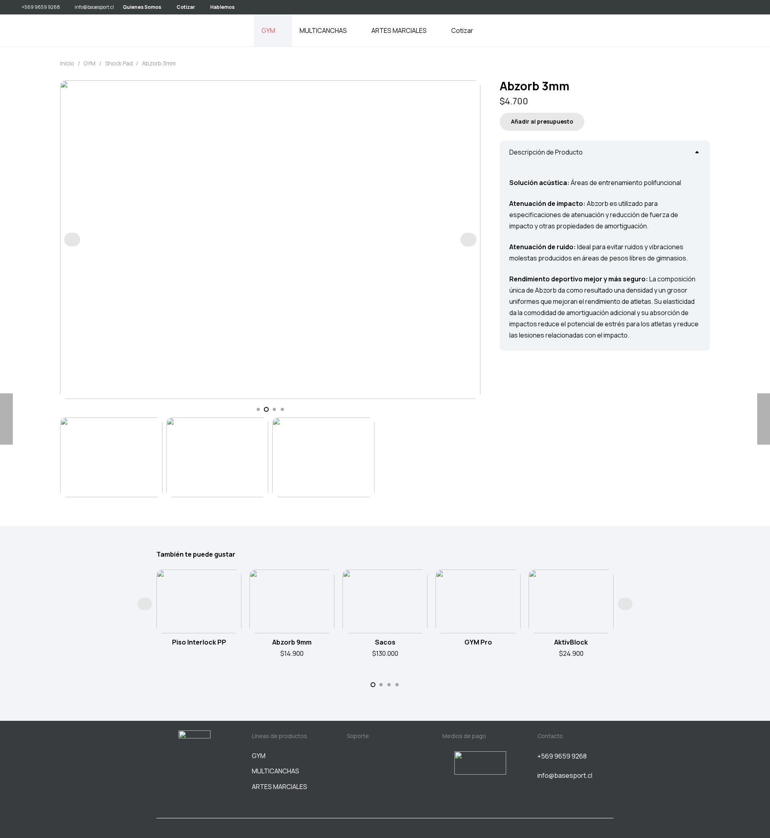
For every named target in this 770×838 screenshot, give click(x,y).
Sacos (385, 642)
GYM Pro (478, 642)
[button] (279, 30)
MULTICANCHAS (275, 771)
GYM (89, 63)
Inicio (67, 63)
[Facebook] (194, 783)
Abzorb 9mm (292, 642)
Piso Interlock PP (199, 642)
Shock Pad (119, 63)
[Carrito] (745, 30)
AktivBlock (571, 642)
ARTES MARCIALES (279, 786)
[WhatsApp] (751, 6)
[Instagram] (738, 7)
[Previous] (72, 239)
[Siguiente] (468, 239)
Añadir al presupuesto (542, 121)
